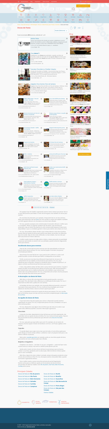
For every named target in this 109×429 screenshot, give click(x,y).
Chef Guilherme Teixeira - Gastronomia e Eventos (30, 182)
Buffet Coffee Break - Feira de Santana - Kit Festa (31, 99)
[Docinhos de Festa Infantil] (75, 27)
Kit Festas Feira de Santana (56, 142)
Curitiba (20, 366)
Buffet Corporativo (28, 196)
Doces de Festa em (29, 374)
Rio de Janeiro (44, 364)
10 (47, 207)
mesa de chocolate (57, 317)
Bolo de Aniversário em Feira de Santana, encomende (32, 113)
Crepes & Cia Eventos (29, 142)
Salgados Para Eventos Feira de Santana (43, 84)
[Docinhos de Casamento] (71, 27)
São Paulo (52, 364)
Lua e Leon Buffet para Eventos (57, 98)
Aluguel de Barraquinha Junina (57, 127)
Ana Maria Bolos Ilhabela (55, 196)
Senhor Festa (35, 38)
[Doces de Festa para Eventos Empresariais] (83, 27)
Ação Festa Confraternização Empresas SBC (31, 167)
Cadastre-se (89, 1)
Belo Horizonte (59, 364)
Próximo (52, 207)
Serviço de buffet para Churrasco (57, 154)
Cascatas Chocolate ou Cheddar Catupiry (43, 69)
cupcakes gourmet (32, 337)
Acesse (83, 1)
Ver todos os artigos (84, 154)
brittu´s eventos (28, 154)
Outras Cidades (48, 392)
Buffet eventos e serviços (55, 181)
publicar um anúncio (83, 6)
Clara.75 (35, 53)
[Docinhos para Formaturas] (79, 27)
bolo (37, 219)
